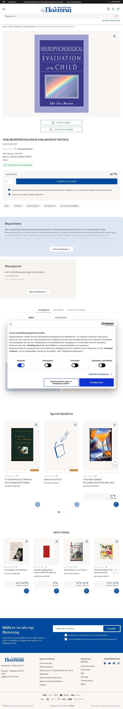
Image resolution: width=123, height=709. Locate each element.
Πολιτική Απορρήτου (112, 706)
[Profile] (113, 9)
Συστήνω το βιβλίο (63, 122)
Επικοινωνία (85, 669)
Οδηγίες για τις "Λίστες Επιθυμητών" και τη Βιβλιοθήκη (56, 672)
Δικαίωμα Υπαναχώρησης (87, 679)
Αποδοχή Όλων (96, 382)
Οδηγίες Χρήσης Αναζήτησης (51, 677)
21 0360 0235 (115, 2)
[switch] (48, 365)
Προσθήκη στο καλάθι (67, 181)
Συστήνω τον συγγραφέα (63, 129)
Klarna (83, 684)
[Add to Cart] (37, 504)
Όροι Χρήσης (96, 706)
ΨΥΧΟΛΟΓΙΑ (18, 27)
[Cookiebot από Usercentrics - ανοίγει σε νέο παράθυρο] (103, 324)
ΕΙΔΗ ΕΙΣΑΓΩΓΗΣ (49, 206)
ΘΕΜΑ (11, 27)
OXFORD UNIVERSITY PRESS (20, 157)
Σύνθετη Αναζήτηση (111, 20)
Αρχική (5, 27)
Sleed (72, 706)
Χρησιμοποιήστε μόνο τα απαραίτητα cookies (61, 382)
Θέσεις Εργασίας (46, 667)
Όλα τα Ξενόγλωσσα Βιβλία (69, 206)
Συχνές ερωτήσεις (88, 666)
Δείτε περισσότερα (61, 249)
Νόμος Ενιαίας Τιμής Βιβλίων (51, 681)
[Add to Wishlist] (114, 36)
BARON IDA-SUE (10, 144)
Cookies (43, 685)
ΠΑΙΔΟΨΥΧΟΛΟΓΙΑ (29, 27)
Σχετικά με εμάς (46, 663)
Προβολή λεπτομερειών (99, 374)
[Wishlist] (108, 9)
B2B (82, 673)
